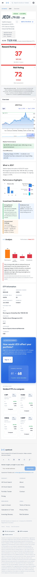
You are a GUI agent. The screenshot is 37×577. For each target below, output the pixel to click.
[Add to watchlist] (17, 22)
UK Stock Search (6, 482)
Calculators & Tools (7, 510)
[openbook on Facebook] (14, 460)
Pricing (3, 496)
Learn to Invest (6, 505)
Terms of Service (25, 505)
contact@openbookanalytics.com (23, 472)
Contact (22, 491)
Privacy (8, 526)
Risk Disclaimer (24, 514)
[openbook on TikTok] (29, 460)
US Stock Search (6, 487)
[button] (18, 54)
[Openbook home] (7, 3)
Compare (10, 409)
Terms (3, 526)
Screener (4, 8)
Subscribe (30, 468)
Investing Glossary (7, 514)
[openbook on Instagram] (24, 460)
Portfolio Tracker (6, 491)
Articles (22, 487)
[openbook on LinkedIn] (3, 460)
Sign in (7, 359)
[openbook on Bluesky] (19, 460)
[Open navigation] (3, 3)
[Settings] (33, 3)
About (21, 482)
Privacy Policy (24, 510)
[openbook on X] (9, 460)
